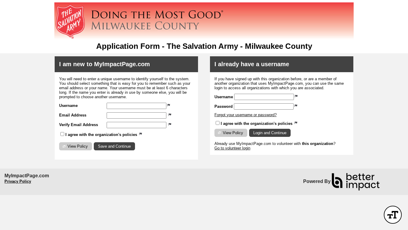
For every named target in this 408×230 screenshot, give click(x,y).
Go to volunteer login (232, 148)
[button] (75, 146)
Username (68, 105)
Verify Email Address (78, 124)
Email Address (72, 115)
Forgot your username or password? (245, 115)
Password (223, 106)
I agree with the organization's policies (101, 134)
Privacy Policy (17, 181)
